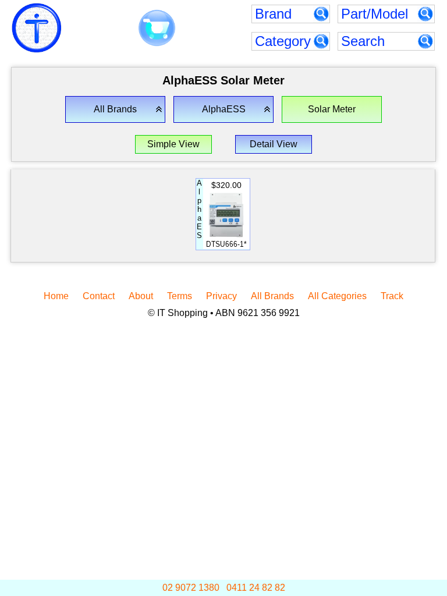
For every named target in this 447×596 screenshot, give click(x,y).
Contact (99, 296)
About (141, 296)
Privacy (221, 296)
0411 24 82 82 (255, 588)
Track (392, 296)
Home (56, 296)
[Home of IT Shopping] (36, 28)
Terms (179, 296)
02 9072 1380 (190, 588)
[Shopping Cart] (157, 28)
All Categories (337, 296)
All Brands (272, 296)
